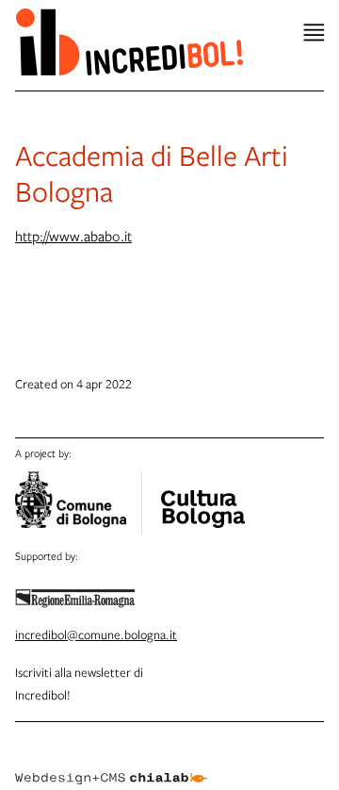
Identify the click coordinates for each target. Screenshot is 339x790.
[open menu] (314, 33)
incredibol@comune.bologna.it (96, 634)
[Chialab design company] (111, 763)
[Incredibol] (202, 497)
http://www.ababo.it (73, 235)
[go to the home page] (129, 41)
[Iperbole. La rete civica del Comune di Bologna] (78, 502)
